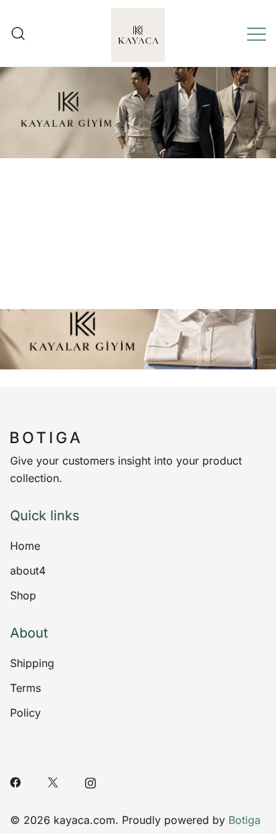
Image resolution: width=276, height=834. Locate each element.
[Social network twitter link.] (53, 781)
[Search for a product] (18, 33)
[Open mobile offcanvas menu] (256, 33)
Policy (25, 712)
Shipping (32, 663)
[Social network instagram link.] (90, 781)
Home (25, 545)
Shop (23, 595)
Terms (25, 688)
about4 (28, 570)
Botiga (244, 820)
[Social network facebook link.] (15, 781)
